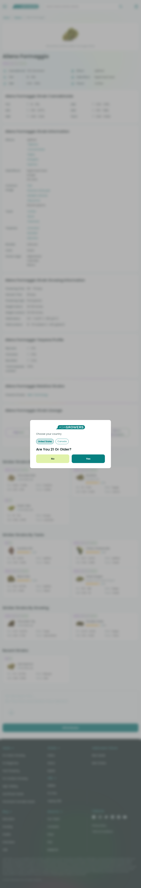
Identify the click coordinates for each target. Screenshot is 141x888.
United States (45, 441)
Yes (88, 458)
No (53, 458)
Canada (62, 441)
